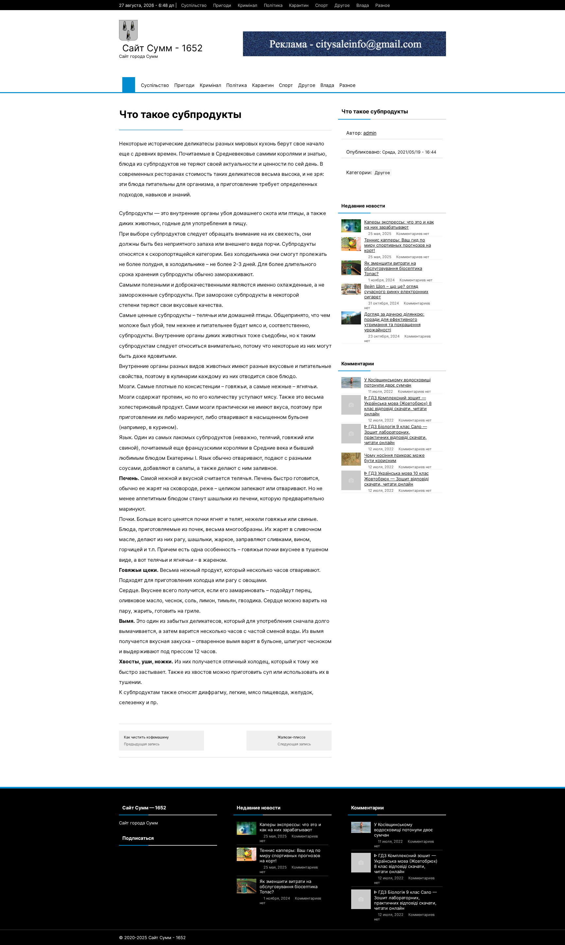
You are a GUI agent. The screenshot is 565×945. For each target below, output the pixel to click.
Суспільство (194, 5)
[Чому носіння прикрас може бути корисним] (351, 459)
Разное (382, 5)
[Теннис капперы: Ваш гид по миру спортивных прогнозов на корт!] (351, 244)
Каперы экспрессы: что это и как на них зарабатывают (399, 224)
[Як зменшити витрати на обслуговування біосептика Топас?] (351, 267)
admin (369, 133)
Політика (273, 5)
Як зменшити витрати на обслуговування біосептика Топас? (393, 268)
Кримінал (247, 5)
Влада (362, 5)
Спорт (321, 5)
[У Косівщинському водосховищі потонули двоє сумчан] (351, 382)
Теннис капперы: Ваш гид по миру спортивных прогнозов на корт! (397, 245)
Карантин (299, 5)
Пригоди (222, 5)
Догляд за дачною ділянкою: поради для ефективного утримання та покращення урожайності (394, 321)
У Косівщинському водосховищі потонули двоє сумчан (397, 382)
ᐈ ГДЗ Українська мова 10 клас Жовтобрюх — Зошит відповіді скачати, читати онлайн (396, 479)
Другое (342, 5)
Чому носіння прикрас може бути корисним (394, 458)
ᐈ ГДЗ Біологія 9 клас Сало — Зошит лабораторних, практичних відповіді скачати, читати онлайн (395, 434)
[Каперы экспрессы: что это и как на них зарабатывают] (351, 225)
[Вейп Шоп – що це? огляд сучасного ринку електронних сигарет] (351, 289)
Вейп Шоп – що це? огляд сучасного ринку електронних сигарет (396, 291)
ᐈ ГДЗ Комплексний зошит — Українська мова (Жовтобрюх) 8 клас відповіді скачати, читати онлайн (398, 405)
